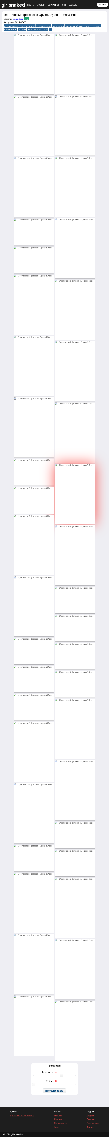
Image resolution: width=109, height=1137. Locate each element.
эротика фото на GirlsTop (22, 1115)
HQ (26, 18)
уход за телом (41, 29)
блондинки (58, 26)
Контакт (91, 1127)
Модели (41, 5)
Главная (58, 1115)
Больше (73, 5)
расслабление (11, 26)
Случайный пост (57, 5)
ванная (22, 29)
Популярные (60, 1123)
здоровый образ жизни (77, 26)
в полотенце (10, 29)
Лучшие (58, 1119)
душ (30, 29)
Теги (56, 1127)
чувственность (27, 26)
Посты (30, 5)
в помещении (44, 26)
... (51, 29)
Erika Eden (18, 18)
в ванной (95, 26)
